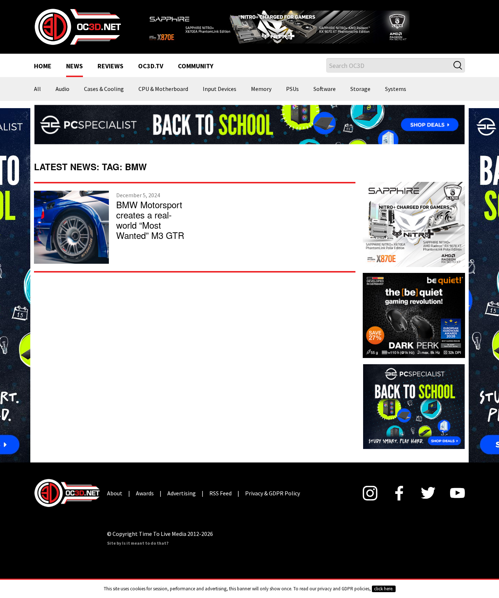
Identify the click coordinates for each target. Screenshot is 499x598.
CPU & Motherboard (163, 89)
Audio (62, 89)
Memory (261, 89)
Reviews (110, 66)
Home (43, 66)
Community (195, 66)
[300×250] (414, 406)
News (74, 66)
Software (324, 89)
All (37, 89)
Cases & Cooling (104, 89)
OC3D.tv (150, 66)
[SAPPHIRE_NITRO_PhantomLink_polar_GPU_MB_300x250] (414, 223)
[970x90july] (249, 123)
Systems (395, 89)
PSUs (292, 89)
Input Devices (219, 89)
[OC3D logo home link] (77, 26)
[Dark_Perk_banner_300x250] (414, 314)
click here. (383, 589)
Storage (360, 89)
